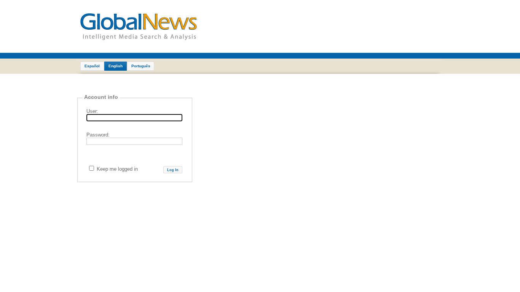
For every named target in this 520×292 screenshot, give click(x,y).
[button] (92, 66)
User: (92, 111)
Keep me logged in (117, 169)
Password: (98, 135)
